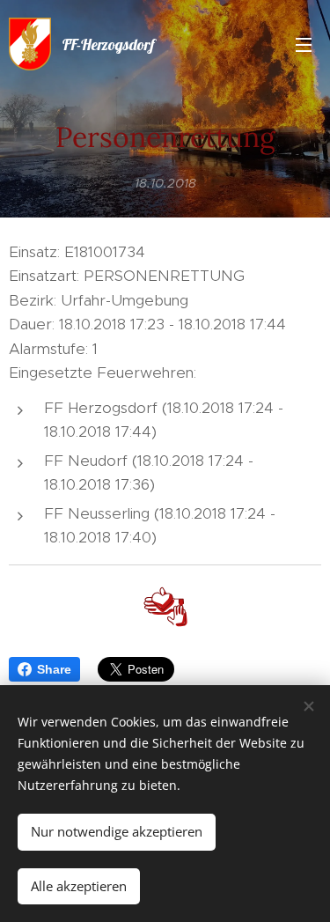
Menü (303, 44)
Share (54, 669)
